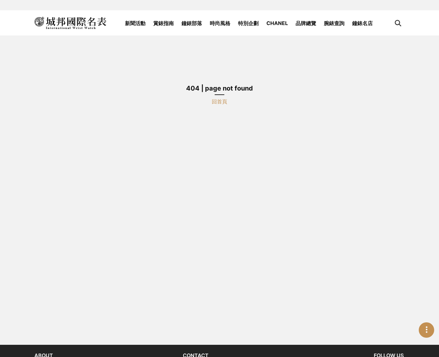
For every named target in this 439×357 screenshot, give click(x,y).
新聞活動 (135, 23)
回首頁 (219, 101)
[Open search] (398, 23)
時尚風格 (220, 23)
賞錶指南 (163, 23)
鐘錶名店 (362, 23)
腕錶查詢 (334, 23)
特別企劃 (248, 23)
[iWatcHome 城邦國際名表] (70, 23)
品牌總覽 (306, 23)
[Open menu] (426, 330)
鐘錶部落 (192, 23)
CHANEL (277, 23)
